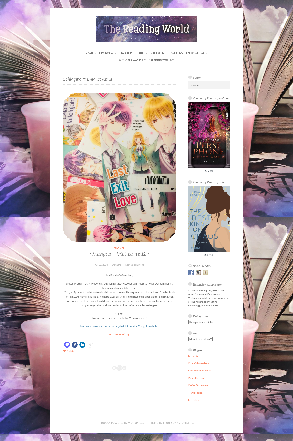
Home (89, 53)
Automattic (185, 423)
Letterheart (194, 399)
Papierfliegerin (196, 377)
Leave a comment (134, 264)
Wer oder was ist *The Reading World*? (146, 60)
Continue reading (119, 335)
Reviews (104, 53)
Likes (70, 350)
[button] (67, 345)
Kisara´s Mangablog (198, 363)
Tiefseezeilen (195, 392)
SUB (141, 53)
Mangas (119, 248)
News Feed (126, 53)
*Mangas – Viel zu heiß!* (119, 253)
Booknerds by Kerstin (199, 370)
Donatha (116, 264)
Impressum (157, 53)
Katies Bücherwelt (198, 385)
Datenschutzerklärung (187, 53)
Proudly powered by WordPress (121, 423)
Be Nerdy (193, 355)
